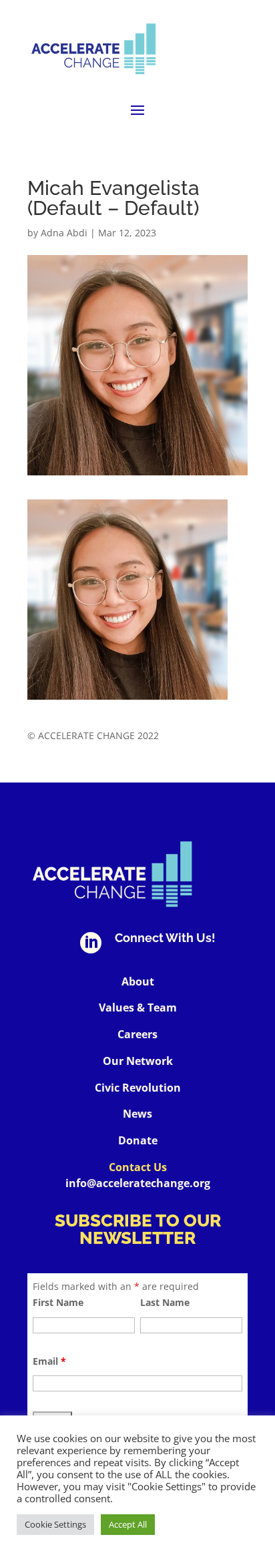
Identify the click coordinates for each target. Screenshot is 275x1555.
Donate (138, 1140)
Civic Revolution (138, 1087)
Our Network (138, 1061)
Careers (137, 1034)
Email (49, 1361)
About (137, 981)
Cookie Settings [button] (55, 1524)
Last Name (165, 1302)
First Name (58, 1302)
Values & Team (138, 1007)
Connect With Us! (165, 938)
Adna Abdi (64, 232)
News (137, 1113)
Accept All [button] (128, 1524)
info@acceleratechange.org (137, 1183)
